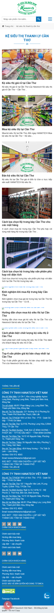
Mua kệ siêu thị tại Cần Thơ (18, 129)
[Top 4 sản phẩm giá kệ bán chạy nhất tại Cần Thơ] (27, 349)
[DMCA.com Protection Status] (8, 591)
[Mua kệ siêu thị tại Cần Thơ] (27, 110)
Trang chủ (8, 26)
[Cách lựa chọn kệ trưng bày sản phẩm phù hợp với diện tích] (27, 252)
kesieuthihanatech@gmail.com (22, 458)
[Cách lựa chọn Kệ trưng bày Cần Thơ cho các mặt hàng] (27, 203)
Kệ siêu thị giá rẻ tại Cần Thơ (19, 83)
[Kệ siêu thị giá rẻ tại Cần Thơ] (27, 64)
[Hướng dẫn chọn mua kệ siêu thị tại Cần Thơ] (27, 308)
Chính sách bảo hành (11, 547)
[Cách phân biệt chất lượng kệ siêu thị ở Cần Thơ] (27, 329)
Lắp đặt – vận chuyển (12, 544)
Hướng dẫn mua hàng (11, 537)
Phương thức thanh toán (13, 540)
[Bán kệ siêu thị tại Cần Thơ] (27, 156)
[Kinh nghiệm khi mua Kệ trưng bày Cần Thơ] (27, 288)
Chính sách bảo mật (11, 534)
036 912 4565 (16, 454)
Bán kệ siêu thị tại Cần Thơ (18, 175)
